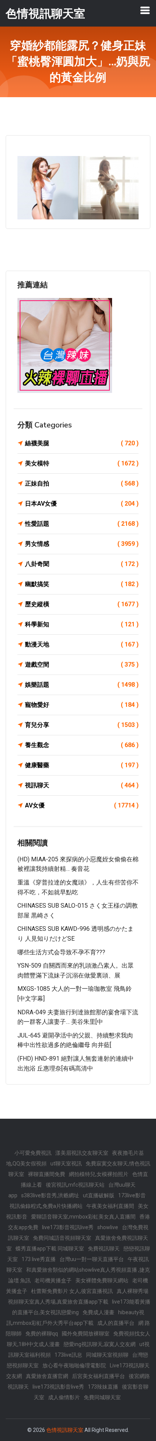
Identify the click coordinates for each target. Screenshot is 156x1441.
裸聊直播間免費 (46, 1174)
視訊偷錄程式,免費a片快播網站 (46, 1206)
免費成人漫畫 (98, 1312)
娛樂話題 (82, 684)
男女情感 (82, 543)
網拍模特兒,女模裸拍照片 (98, 1174)
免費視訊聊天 (104, 1249)
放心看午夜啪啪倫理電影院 (74, 1365)
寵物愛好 (82, 704)
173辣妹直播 (103, 1387)
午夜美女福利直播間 (110, 1206)
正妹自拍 (82, 483)
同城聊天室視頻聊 (107, 1355)
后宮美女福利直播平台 (98, 1376)
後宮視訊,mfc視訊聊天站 (75, 1185)
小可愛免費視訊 (32, 1153)
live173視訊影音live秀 (58, 1387)
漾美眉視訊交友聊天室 (81, 1153)
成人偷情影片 (64, 1397)
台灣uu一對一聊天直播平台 (91, 1259)
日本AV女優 (82, 503)
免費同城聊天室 (102, 1397)
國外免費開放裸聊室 (85, 1334)
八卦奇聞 (82, 564)
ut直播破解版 (98, 1195)
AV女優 (82, 805)
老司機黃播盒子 (53, 1280)
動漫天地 (82, 644)
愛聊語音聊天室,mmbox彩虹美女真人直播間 (83, 1217)
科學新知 (82, 624)
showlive (107, 1227)
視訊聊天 (82, 785)
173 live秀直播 (39, 1259)
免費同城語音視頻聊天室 (62, 1238)
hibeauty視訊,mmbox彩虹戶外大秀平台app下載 (75, 1317)
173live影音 (132, 1195)
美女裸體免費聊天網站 (101, 1280)
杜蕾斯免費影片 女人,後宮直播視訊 (72, 1291)
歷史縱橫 (82, 604)
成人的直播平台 (115, 1323)
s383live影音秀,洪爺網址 (50, 1195)
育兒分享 (82, 724)
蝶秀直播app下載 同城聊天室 (50, 1249)
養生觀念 (82, 745)
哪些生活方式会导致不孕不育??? (61, 952)
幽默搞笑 (82, 584)
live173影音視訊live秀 (68, 1227)
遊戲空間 (82, 664)
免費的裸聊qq (41, 1334)
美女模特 (82, 463)
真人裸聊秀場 (132, 1291)
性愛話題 (82, 523)
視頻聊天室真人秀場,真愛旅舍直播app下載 (58, 1302)
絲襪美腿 (82, 443)
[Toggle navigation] (145, 10)
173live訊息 (68, 1355)
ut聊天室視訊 (66, 1163)
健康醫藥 (82, 765)
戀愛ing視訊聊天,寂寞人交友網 (100, 1344)
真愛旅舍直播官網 (47, 1376)
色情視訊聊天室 (64, 1430)
